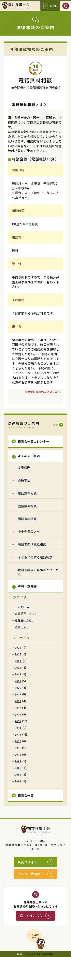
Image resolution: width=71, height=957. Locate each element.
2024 (18, 661)
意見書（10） (24, 620)
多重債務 (24, 467)
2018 (18, 701)
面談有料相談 (27, 518)
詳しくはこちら (31, 915)
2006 (18, 781)
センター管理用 (29, 873)
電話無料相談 (27, 493)
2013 (18, 734)
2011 (18, 748)
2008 (18, 768)
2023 (18, 668)
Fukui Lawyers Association (39, 953)
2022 (18, 674)
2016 (18, 714)
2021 (18, 681)
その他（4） (23, 607)
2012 (18, 741)
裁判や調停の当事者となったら (38, 572)
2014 (18, 728)
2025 (18, 654)
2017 (18, 708)
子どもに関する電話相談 (35, 557)
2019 (18, 694)
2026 (18, 647)
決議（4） (22, 627)
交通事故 (24, 480)
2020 (18, 688)
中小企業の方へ (29, 531)
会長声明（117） (26, 613)
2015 (18, 721)
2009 (18, 761)
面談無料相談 (27, 506)
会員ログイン (27, 862)
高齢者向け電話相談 (32, 544)
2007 (18, 774)
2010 (18, 754)
